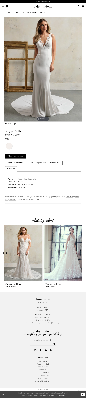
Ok (83, 394)
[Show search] (79, 6)
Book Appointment (15, 163)
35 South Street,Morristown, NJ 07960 (43, 308)
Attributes (11, 169)
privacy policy (43, 378)
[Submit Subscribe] (54, 344)
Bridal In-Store (38, 13)
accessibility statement (43, 381)
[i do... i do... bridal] (43, 6)
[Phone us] (7, 6)
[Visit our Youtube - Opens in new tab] (46, 350)
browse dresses (43, 361)
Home (10, 13)
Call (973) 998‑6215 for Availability (45, 163)
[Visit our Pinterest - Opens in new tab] (51, 350)
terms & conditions (43, 375)
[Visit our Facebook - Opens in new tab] (41, 350)
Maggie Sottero (22, 13)
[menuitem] (3, 6)
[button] (3, 6)
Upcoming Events (43, 373)
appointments (43, 367)
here (63, 396)
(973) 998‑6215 (43, 303)
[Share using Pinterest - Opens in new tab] (15, 124)
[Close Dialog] (3, 394)
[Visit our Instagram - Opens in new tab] (35, 350)
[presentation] (23, 253)
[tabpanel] (43, 69)
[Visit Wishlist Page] (83, 6)
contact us (69, 197)
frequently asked (43, 364)
